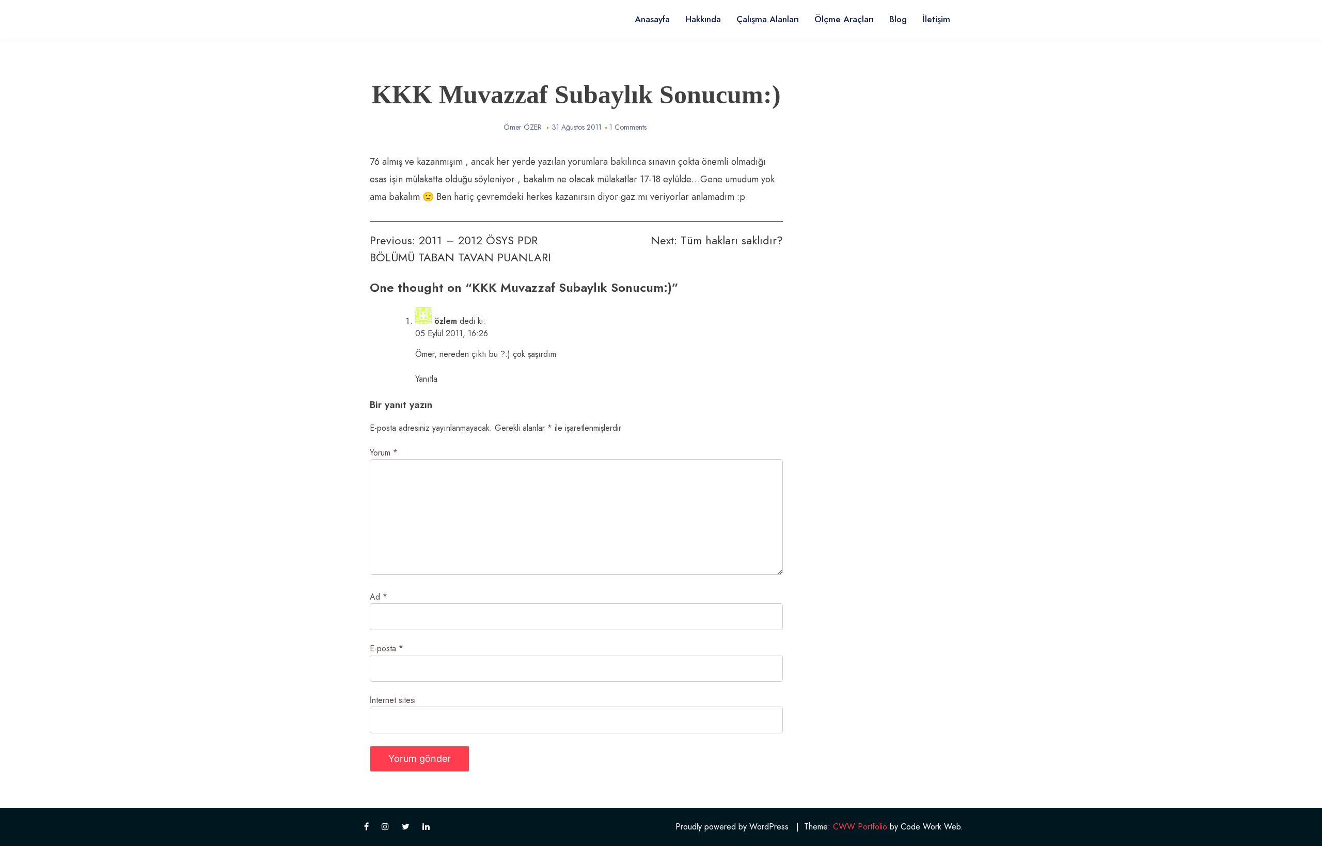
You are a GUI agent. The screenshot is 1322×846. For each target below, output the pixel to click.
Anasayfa (652, 19)
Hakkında (703, 19)
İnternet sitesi (393, 700)
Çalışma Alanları (767, 19)
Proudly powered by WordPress (732, 827)
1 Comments (628, 127)
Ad (378, 597)
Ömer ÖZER (522, 127)
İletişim (936, 19)
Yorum (384, 453)
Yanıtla (426, 379)
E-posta (386, 648)
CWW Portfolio (860, 827)
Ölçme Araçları (844, 19)
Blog (898, 19)
